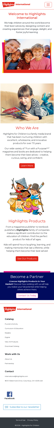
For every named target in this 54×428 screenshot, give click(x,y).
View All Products (11, 342)
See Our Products (27, 258)
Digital (7, 337)
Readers (8, 333)
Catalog (9, 319)
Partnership (9, 363)
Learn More (27, 165)
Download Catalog (12, 346)
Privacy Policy (32, 420)
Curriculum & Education (14, 328)
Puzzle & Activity (11, 324)
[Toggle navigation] (48, 4)
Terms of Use (20, 420)
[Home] (16, 4)
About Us (8, 359)
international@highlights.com (16, 376)
